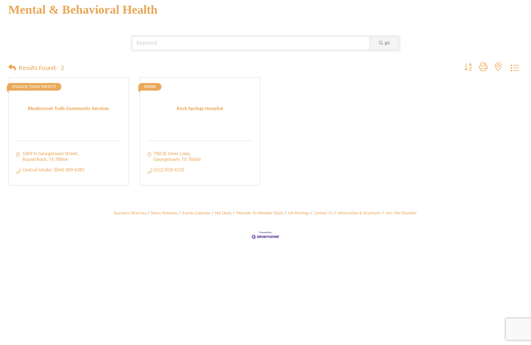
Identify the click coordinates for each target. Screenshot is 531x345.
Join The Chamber (401, 213)
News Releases (164, 213)
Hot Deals (223, 213)
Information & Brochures (359, 213)
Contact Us (323, 213)
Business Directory (130, 213)
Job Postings (299, 213)
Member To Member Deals (260, 213)
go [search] (387, 43)
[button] (12, 68)
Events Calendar (196, 213)
